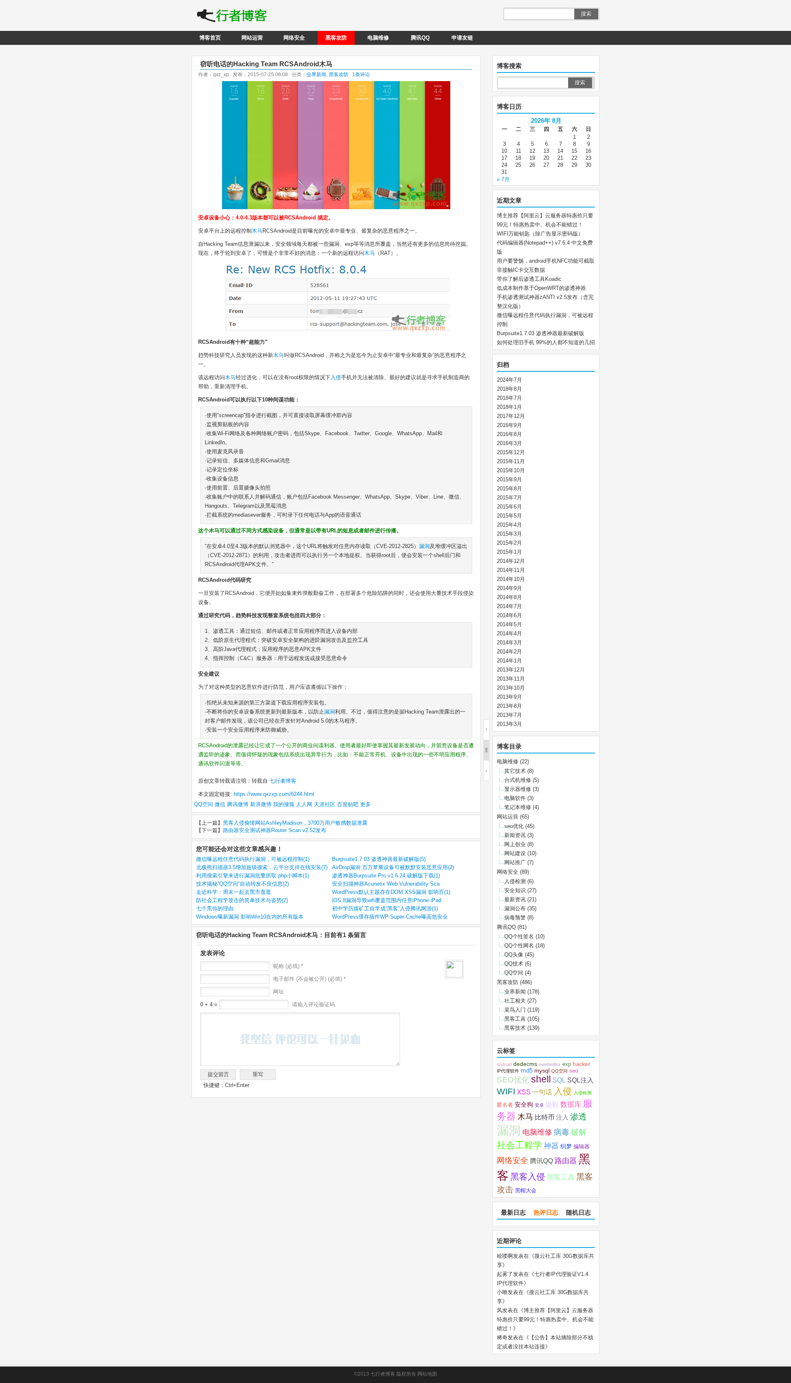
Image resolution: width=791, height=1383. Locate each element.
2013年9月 (509, 697)
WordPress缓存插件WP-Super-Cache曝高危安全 (390, 917)
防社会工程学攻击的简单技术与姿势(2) (242, 900)
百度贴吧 (347, 804)
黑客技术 (515, 1028)
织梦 (566, 1146)
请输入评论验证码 (312, 1004)
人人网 (304, 804)
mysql (542, 1071)
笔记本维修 (517, 807)
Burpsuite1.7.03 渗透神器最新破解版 (540, 333)
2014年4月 (509, 633)
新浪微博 (260, 804)
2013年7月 (509, 715)
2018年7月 (509, 398)
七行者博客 (282, 781)
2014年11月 (511, 570)
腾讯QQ (420, 38)
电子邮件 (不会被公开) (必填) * (309, 979)
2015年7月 (509, 497)
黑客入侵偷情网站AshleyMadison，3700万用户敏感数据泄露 (295, 823)
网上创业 (515, 844)
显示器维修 (517, 789)
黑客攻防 (336, 38)
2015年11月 (511, 461)
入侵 (335, 377)
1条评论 (361, 74)
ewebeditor (550, 1064)
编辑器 (581, 1147)
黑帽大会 (525, 1191)
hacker (581, 1064)
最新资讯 (515, 899)
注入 (562, 1117)
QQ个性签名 (519, 936)
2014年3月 (509, 642)
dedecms (525, 1064)
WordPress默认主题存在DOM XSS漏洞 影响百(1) (391, 892)
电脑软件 (515, 798)
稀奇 (502, 1337)
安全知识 (515, 890)
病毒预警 (515, 917)
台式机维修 (517, 780)
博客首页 (210, 38)
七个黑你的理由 (215, 908)
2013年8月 (509, 706)
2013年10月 (511, 688)
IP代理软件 (508, 1070)
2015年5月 (509, 516)
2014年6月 (509, 615)
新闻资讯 (515, 835)
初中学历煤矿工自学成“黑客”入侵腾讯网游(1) (385, 908)
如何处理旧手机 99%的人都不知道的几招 (546, 342)
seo (573, 1071)
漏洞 (424, 546)
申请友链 (462, 38)
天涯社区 (324, 804)
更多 (365, 804)
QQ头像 (513, 955)
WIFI (506, 1091)
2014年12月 (511, 561)
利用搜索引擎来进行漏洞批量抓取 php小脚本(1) (252, 875)
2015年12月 (511, 452)
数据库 (570, 1104)
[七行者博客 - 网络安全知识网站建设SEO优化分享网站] (232, 16)
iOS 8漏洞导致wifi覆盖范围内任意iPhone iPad (386, 900)
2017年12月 (511, 416)
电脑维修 (378, 38)
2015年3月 (509, 534)
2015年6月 (509, 507)
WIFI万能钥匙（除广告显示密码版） (540, 234)
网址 (278, 992)
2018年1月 (509, 407)
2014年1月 (509, 661)
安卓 (539, 1105)
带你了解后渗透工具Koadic (529, 279)
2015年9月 (509, 479)
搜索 (586, 14)
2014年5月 (509, 624)
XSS (524, 1092)
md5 (527, 1070)
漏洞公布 (515, 908)
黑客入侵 (527, 1176)
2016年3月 (509, 443)
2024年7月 (509, 380)
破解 (579, 1131)
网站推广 (515, 862)
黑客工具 (515, 1019)
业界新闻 (316, 74)
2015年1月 (509, 552)
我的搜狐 (284, 804)
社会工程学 (519, 1145)
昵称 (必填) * (288, 966)
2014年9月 (509, 588)
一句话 (542, 1092)
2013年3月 (509, 724)
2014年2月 (509, 651)
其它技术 (515, 771)
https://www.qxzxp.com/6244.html (274, 794)
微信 (220, 804)
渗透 (578, 1116)
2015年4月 (509, 525)
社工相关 (515, 1001)
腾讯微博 (237, 804)
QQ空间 (203, 804)
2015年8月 (509, 488)
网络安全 (294, 38)
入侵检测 (515, 881)
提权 (552, 1104)
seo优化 (514, 826)
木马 (257, 231)
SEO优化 (513, 1079)
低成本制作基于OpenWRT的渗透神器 (541, 288)
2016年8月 (509, 434)
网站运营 (252, 38)
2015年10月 (511, 470)
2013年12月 (511, 670)
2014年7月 (509, 606)
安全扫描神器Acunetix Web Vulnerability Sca (386, 884)
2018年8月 (509, 389)
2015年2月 (509, 543)
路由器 (566, 1161)
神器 (551, 1145)
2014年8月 (509, 597)
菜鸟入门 (515, 1010)
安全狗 (524, 1104)
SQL (559, 1080)
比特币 (545, 1117)
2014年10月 (511, 579)
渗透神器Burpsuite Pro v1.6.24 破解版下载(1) (386, 875)
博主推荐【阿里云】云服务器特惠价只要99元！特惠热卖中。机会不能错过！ (545, 1319)
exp (566, 1064)
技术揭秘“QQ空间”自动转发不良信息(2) (242, 884)
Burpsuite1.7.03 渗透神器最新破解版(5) (379, 859)
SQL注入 (580, 1080)
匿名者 (505, 1105)
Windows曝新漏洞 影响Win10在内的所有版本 (250, 917)
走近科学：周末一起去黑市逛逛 (233, 892)
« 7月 (503, 179)
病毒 (561, 1132)
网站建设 (515, 853)
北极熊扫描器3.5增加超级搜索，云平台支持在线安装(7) (262, 867)
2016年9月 (509, 425)
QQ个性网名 (519, 945)
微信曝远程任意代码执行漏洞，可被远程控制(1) (252, 859)
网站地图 (427, 1374)
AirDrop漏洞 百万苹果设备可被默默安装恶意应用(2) (393, 867)
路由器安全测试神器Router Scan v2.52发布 (274, 830)
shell (541, 1079)
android (504, 1064)
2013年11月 (511, 679)
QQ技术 (513, 964)
